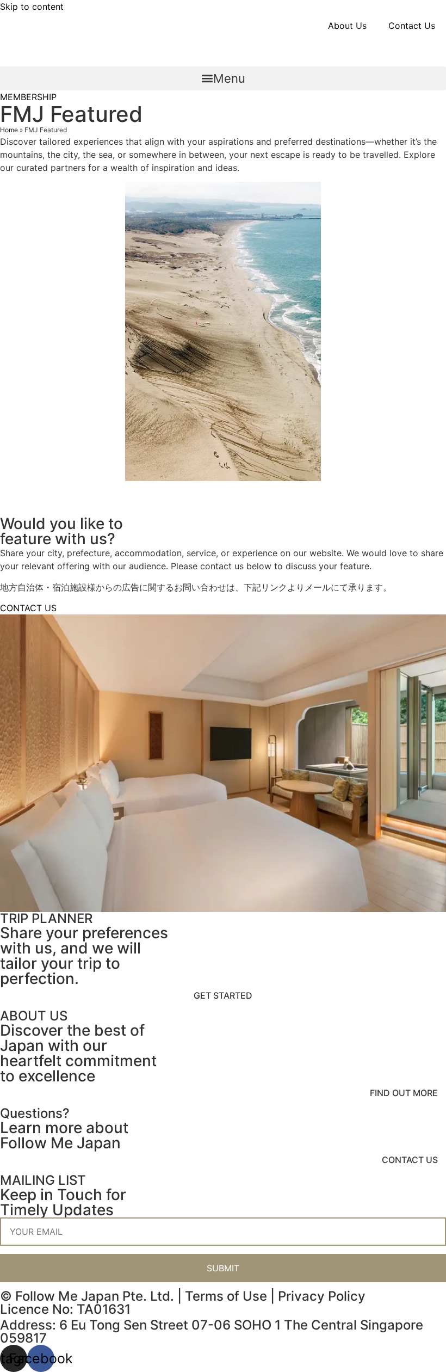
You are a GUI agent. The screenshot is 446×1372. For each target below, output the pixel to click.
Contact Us (411, 25)
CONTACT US (410, 1159)
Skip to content (32, 6)
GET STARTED (223, 995)
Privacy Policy (322, 1296)
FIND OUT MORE (404, 1092)
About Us (347, 25)
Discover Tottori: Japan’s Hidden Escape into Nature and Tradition (191, 498)
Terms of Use (226, 1296)
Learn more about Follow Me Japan (64, 1135)
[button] (223, 78)
